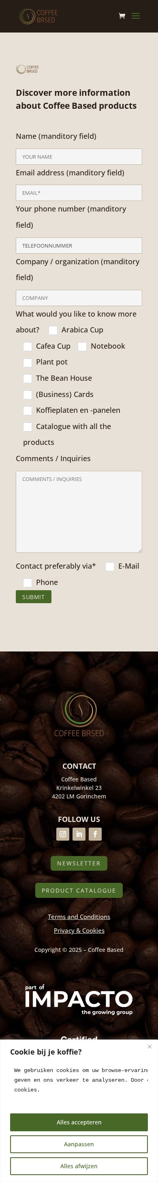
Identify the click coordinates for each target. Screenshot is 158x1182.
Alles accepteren (79, 1122)
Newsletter (79, 863)
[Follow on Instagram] (62, 834)
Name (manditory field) (77, 359)
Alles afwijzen (79, 1166)
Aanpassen (79, 1144)
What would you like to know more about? (77, 448)
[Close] (149, 1046)
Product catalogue (79, 890)
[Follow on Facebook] (95, 834)
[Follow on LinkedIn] (79, 834)
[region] (79, 1111)
